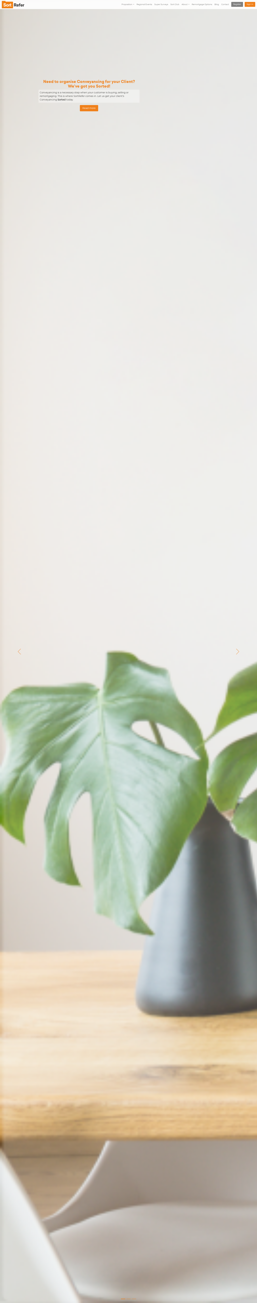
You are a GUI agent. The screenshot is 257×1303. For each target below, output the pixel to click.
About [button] (185, 4)
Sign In (250, 4)
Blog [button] (216, 4)
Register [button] (237, 4)
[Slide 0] (123, 1299)
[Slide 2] (134, 1299)
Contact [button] (225, 4)
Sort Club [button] (174, 4)
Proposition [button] (127, 4)
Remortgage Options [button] (202, 4)
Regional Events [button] (144, 4)
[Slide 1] (128, 1299)
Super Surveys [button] (161, 4)
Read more (89, 108)
